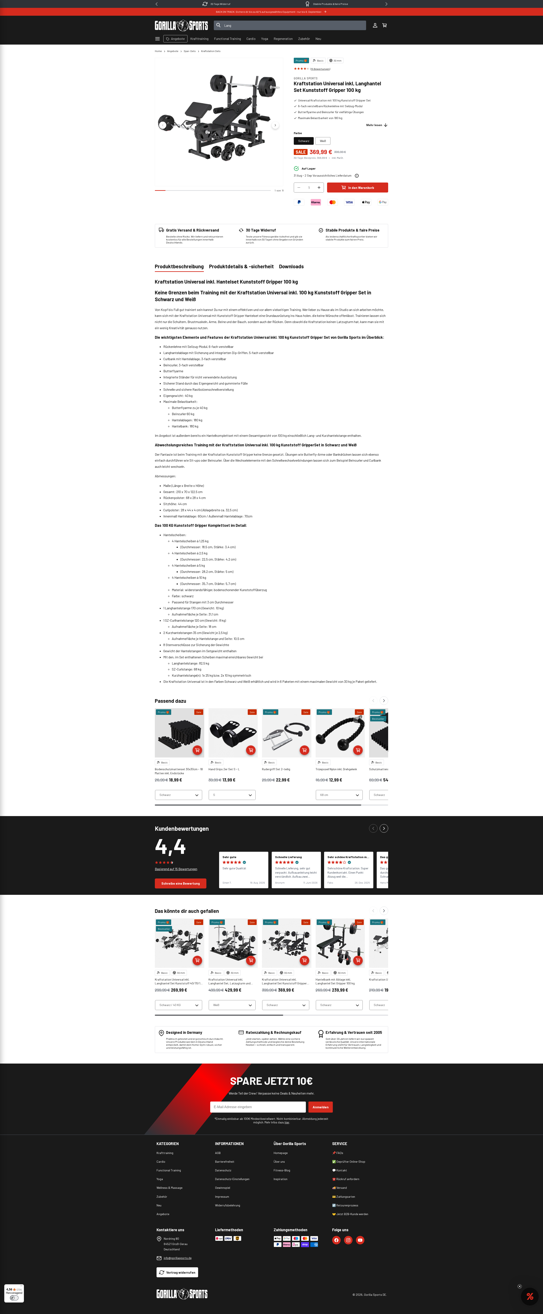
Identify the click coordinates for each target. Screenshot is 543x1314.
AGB (218, 1153)
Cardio (161, 1161)
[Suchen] (218, 25)
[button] (384, 25)
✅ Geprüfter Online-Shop (348, 1161)
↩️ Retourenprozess (345, 1205)
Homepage (281, 1153)
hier (287, 1122)
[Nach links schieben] (162, 125)
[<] (156, 4)
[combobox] (290, 25)
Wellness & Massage (169, 1187)
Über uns (279, 1161)
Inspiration (280, 1179)
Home (158, 50)
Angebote (172, 50)
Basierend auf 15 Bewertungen (176, 869)
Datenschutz (223, 1170)
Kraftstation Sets (211, 50)
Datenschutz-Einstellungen (232, 1179)
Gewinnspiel (222, 1187)
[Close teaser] (520, 1286)
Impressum (222, 1196)
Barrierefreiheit (224, 1161)
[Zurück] (373, 700)
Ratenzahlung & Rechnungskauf (330, 3)
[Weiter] (384, 700)
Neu (159, 1205)
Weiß (323, 141)
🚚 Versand (339, 1187)
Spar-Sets (190, 50)
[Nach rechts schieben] (275, 125)
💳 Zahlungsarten (343, 1196)
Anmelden (321, 1107)
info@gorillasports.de (178, 1258)
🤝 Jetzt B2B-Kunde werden (350, 1214)
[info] (356, 175)
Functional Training (169, 1170)
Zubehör (162, 1196)
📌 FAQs (337, 1153)
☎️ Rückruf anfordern (345, 1179)
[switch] (14, 1297)
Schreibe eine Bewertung (180, 883)
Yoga (160, 1179)
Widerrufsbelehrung (227, 1205)
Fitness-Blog (282, 1170)
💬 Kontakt (339, 1170)
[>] (386, 4)
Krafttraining (165, 1153)
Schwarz (303, 141)
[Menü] (21, 1286)
